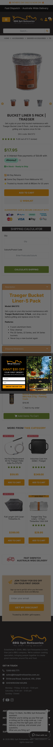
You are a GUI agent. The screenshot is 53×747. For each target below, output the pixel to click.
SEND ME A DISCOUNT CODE (14, 386)
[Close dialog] (50, 358)
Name (4, 376)
